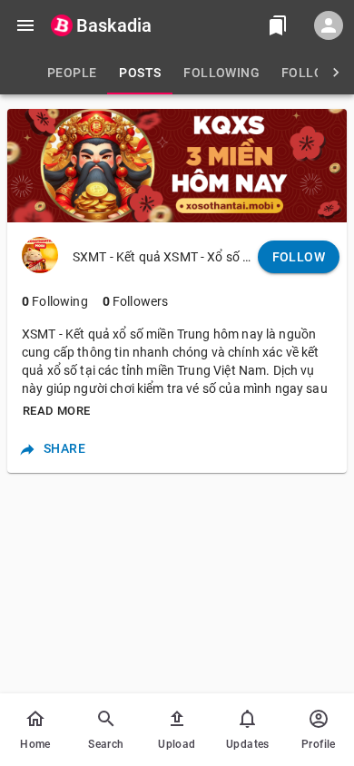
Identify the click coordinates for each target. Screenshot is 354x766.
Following (55, 301)
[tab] (71, 72)
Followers (136, 301)
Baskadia (114, 25)
